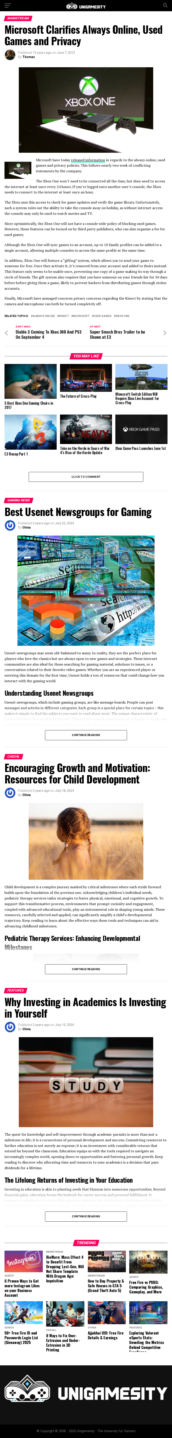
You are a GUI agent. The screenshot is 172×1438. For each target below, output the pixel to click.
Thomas (28, 57)
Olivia (26, 527)
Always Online (44, 316)
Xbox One (122, 316)
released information (88, 159)
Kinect (64, 316)
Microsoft (81, 316)
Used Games (103, 316)
